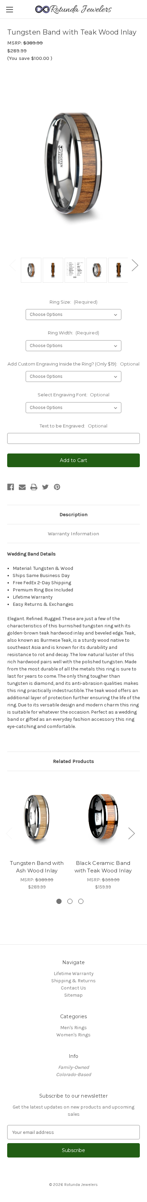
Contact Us (73, 988)
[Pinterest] (57, 487)
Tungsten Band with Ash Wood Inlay (37, 867)
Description (73, 514)
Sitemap (73, 995)
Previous (12, 265)
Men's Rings (73, 1028)
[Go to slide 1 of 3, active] (59, 901)
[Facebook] (10, 487)
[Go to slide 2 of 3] (69, 901)
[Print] (33, 487)
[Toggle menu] (9, 9)
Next (135, 265)
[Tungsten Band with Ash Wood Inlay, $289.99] (36, 817)
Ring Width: (73, 332)
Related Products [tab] (73, 761)
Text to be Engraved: (73, 426)
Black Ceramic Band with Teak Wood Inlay (103, 867)
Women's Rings (73, 1035)
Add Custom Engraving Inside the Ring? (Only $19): (73, 364)
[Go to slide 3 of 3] (80, 901)
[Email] (22, 487)
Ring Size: (73, 302)
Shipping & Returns (73, 981)
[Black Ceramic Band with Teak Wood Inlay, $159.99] (103, 817)
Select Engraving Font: (74, 394)
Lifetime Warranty (74, 973)
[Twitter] (45, 487)
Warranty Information (73, 533)
